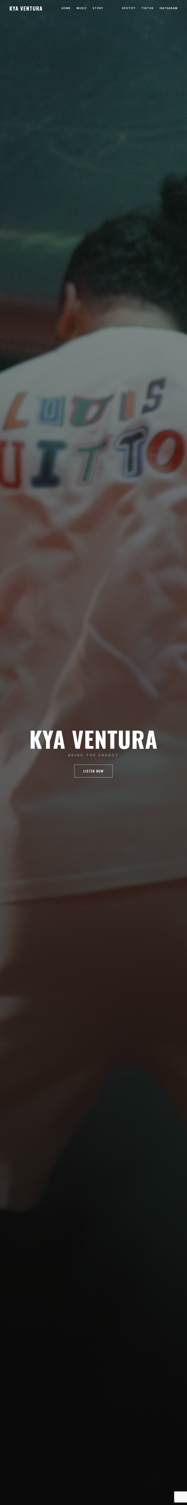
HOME (66, 8)
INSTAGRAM (169, 8)
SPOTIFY (129, 8)
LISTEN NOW (93, 771)
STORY (98, 8)
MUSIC (82, 8)
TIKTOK (148, 8)
